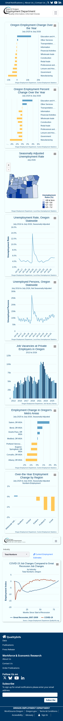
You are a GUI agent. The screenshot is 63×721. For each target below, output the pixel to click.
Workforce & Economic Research (22, 655)
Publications (8, 645)
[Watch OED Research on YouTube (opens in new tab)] (16, 678)
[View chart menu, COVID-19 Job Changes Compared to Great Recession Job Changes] (57, 564)
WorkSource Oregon (13, 711)
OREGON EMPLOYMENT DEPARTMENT (31, 708)
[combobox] (16, 554)
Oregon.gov (31, 711)
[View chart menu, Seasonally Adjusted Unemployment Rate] (55, 154)
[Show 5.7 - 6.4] (49, 205)
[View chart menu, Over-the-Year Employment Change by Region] (55, 475)
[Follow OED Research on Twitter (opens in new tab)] (4, 678)
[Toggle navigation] (56, 12)
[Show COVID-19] (47, 617)
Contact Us (40, 2)
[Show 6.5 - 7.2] (49, 207)
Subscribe (8, 683)
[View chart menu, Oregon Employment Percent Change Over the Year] (55, 89)
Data (4, 640)
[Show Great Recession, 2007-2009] (24, 617)
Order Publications (10, 668)
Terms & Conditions (48, 711)
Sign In (45, 715)
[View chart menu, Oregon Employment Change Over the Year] (55, 25)
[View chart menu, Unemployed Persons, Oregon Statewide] (55, 282)
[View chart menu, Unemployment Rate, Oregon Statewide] (55, 218)
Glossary (29, 715)
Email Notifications (14, 2)
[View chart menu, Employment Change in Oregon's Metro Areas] (55, 410)
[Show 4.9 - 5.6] (49, 203)
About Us (29, 2)
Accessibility (17, 715)
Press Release (8, 649)
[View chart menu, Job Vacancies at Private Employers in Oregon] (55, 346)
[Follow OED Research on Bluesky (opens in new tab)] (10, 678)
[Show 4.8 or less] (50, 200)
